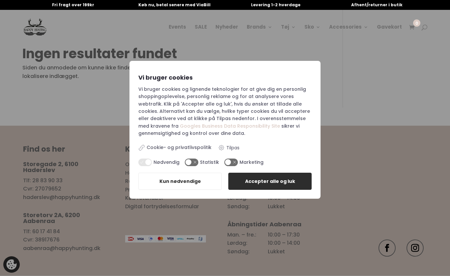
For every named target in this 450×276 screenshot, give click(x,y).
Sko (309, 27)
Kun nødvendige (180, 181)
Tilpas (232, 147)
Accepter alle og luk (270, 181)
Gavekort (389, 27)
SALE (201, 27)
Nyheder (226, 27)
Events (177, 27)
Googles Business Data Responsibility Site (230, 126)
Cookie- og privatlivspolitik (179, 147)
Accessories (345, 27)
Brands (256, 27)
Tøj (285, 27)
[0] (411, 28)
